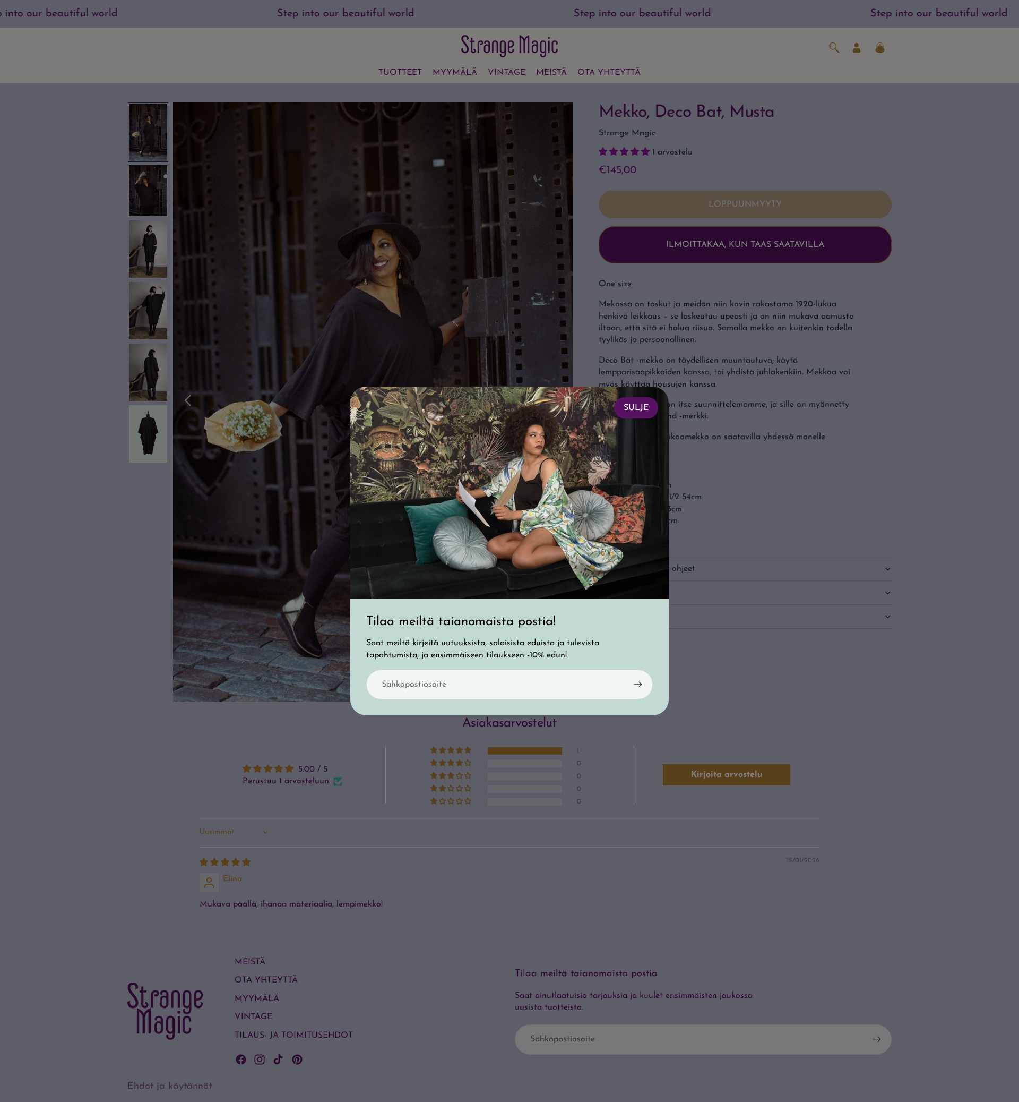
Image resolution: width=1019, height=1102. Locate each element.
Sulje (636, 408)
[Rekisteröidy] (638, 684)
